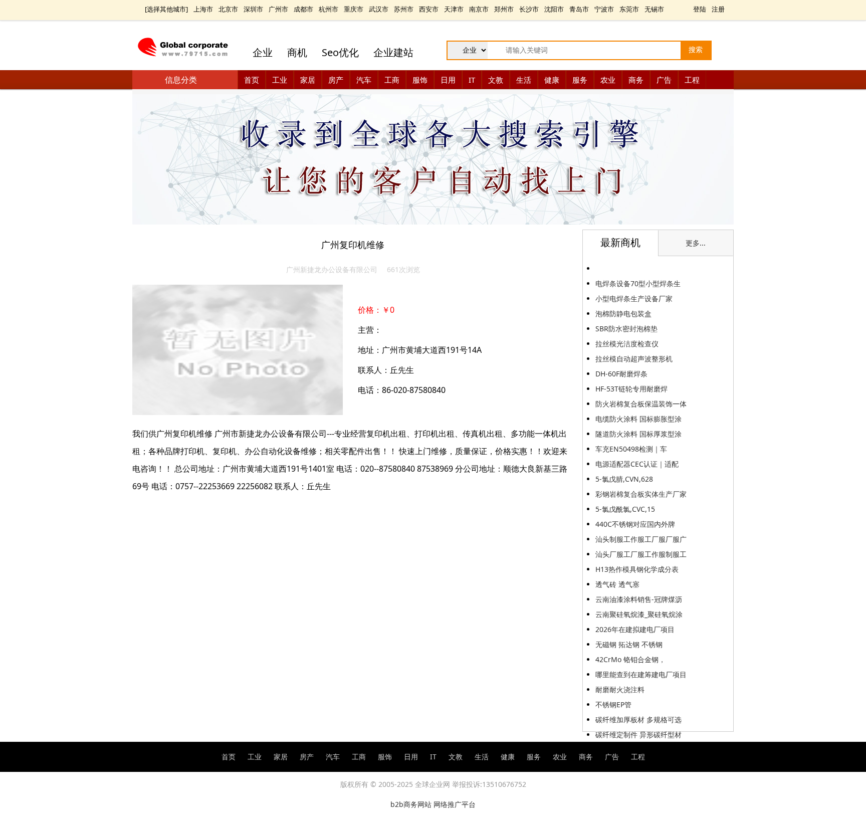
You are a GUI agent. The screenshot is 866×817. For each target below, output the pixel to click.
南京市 (479, 9)
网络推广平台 (455, 804)
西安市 (429, 9)
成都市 (303, 9)
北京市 (228, 9)
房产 (335, 80)
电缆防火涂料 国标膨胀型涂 (638, 419)
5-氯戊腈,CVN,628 (624, 479)
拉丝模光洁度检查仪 (627, 343)
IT (472, 80)
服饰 (419, 80)
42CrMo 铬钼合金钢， (630, 659)
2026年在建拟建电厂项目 (635, 629)
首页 (251, 80)
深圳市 (253, 9)
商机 (297, 52)
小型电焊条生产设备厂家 (634, 298)
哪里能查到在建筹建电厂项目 (641, 674)
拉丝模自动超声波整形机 (634, 358)
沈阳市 (554, 9)
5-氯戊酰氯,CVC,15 (625, 509)
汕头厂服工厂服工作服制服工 (641, 554)
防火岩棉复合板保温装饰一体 (641, 403)
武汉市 (378, 9)
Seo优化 (340, 52)
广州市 (278, 9)
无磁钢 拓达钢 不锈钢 (629, 644)
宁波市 (604, 9)
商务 (635, 80)
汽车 (363, 80)
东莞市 (629, 9)
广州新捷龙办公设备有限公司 (331, 269)
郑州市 (504, 9)
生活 (523, 80)
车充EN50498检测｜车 (631, 449)
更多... (696, 243)
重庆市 (353, 9)
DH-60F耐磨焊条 (621, 373)
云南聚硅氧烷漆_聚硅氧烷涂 (639, 614)
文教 (495, 80)
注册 (718, 9)
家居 (307, 80)
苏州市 (403, 9)
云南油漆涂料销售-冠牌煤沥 (638, 599)
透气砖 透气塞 (618, 584)
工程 (692, 80)
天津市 (454, 9)
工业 (279, 80)
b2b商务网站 (410, 804)
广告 (664, 80)
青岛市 (579, 9)
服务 (579, 80)
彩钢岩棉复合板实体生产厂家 (641, 494)
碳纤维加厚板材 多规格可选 (638, 719)
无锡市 (654, 9)
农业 (607, 80)
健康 (551, 80)
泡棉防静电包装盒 (623, 313)
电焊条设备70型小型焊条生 (638, 283)
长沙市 (529, 9)
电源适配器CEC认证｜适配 (637, 464)
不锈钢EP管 (613, 704)
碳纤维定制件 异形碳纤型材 (638, 734)
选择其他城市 (166, 9)
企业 (263, 52)
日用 (448, 80)
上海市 (203, 9)
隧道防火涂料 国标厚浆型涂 (638, 434)
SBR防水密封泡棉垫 (626, 328)
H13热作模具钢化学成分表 (637, 569)
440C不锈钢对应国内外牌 (635, 524)
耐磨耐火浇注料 (619, 689)
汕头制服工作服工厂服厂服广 (641, 539)
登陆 (699, 9)
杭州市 (328, 9)
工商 (391, 80)
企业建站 (393, 52)
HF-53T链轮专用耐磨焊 (631, 388)
